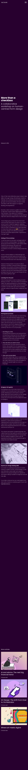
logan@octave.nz (5, 483)
